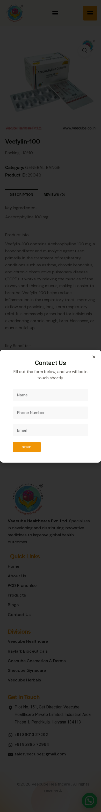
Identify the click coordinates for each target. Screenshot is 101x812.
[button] (94, 357)
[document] (50, 406)
